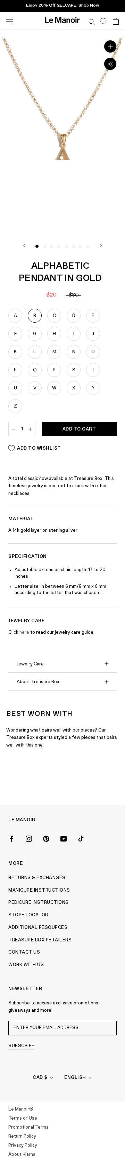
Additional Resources (37, 927)
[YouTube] (63, 838)
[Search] (92, 20)
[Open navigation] (9, 20)
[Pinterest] (46, 838)
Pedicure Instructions (38, 902)
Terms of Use (22, 1118)
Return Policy (22, 1136)
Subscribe (21, 1046)
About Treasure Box (38, 682)
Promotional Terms (28, 1127)
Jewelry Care (30, 664)
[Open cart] (116, 21)
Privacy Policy (22, 1145)
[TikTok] (81, 838)
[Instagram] (29, 838)
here (24, 632)
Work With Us (26, 965)
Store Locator (28, 915)
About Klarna (21, 1154)
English (75, 1077)
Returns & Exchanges (37, 878)
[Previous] (24, 245)
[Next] (101, 245)
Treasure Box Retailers (40, 940)
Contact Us (24, 952)
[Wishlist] (103, 21)
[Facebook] (11, 838)
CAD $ (40, 1077)
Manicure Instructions (39, 890)
